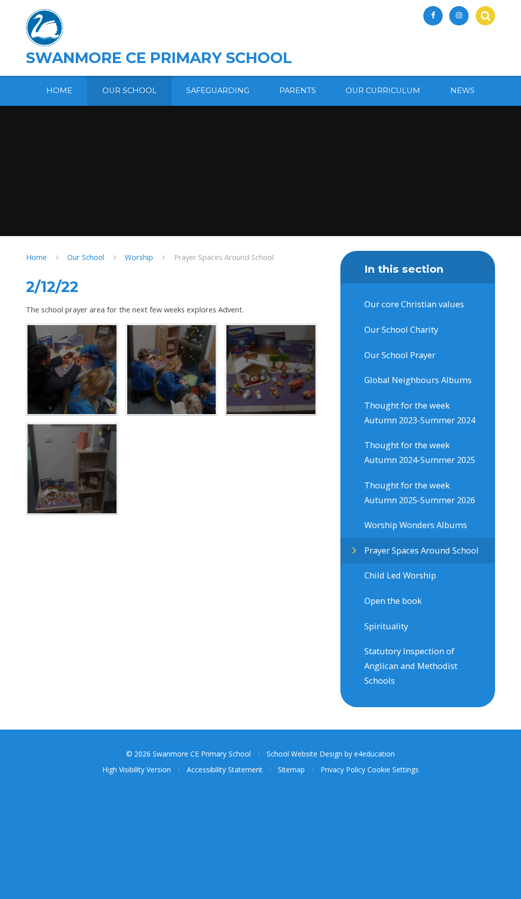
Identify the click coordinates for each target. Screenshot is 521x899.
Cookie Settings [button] (393, 769)
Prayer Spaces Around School (224, 257)
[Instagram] (459, 15)
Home (36, 257)
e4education (374, 754)
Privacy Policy (343, 769)
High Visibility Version (136, 769)
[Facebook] (433, 15)
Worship (139, 257)
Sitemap (291, 769)
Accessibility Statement (225, 769)
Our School (85, 257)
